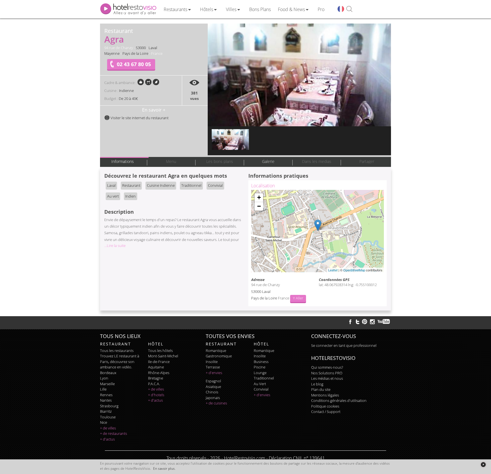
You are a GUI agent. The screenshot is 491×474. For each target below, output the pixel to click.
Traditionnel (191, 185)
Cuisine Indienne (161, 185)
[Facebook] (350, 321)
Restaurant (131, 185)
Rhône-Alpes (158, 372)
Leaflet (333, 270)
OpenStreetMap (354, 270)
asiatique (213, 386)
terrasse (213, 367)
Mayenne (112, 53)
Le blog (317, 384)
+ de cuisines (216, 403)
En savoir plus (164, 468)
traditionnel (264, 378)
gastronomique (219, 355)
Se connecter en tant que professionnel (343, 345)
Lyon (104, 378)
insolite (212, 361)
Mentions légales (325, 395)
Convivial (215, 185)
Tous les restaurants (117, 350)
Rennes (106, 394)
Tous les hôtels (160, 350)
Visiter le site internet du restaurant (139, 117)
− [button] (259, 206)
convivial (261, 389)
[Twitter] (357, 321)
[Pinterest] (364, 321)
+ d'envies (214, 372)
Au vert (113, 196)
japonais (213, 397)
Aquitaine (156, 367)
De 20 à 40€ (128, 98)
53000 (141, 47)
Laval (153, 47)
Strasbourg (109, 405)
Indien (130, 196)
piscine (259, 367)
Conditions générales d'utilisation (339, 400)
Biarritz (106, 411)
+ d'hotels (156, 394)
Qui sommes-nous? (327, 367)
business (261, 361)
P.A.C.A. (154, 383)
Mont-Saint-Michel (163, 355)
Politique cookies (325, 406)
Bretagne (155, 378)
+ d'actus (107, 439)
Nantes (106, 400)
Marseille (107, 383)
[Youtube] (384, 321)
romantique (216, 350)
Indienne (126, 90)
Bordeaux (108, 372)
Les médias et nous (327, 378)
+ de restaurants (113, 433)
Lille (103, 389)
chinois (212, 392)
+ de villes (108, 428)
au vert (260, 383)
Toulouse (108, 417)
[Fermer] (483, 464)
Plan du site (320, 389)
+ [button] (259, 197)
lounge (260, 372)
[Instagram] (372, 322)
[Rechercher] (349, 9)
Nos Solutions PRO (326, 373)
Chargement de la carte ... (316, 231)
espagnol (213, 380)
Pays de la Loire (135, 53)
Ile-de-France (159, 361)
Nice (103, 422)
